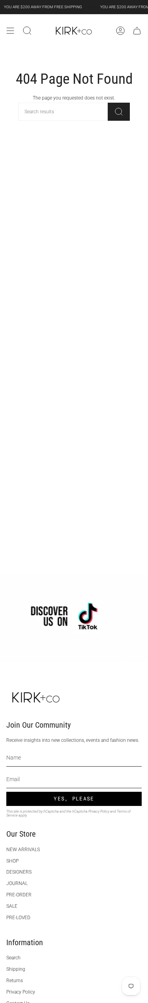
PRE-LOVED (18, 917)
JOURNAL (17, 883)
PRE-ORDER (19, 895)
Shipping (15, 969)
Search (13, 958)
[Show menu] (10, 31)
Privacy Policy (98, 811)
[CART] (137, 31)
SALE (11, 906)
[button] (27, 31)
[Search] (119, 112)
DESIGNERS (19, 872)
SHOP (12, 861)
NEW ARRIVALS (23, 849)
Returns (14, 980)
